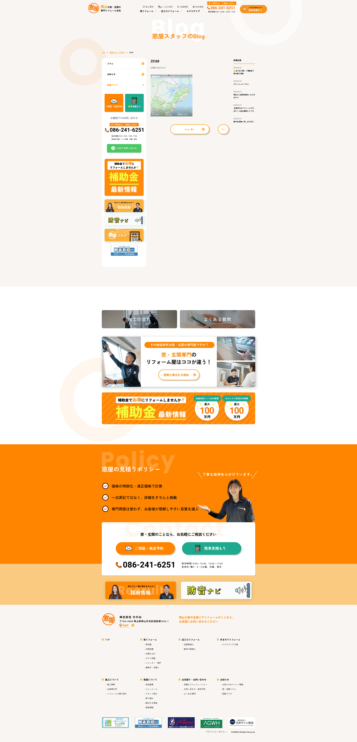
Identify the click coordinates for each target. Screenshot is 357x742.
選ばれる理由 (151, 702)
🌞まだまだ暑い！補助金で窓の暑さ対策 (243, 72)
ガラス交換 (150, 658)
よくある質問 (167, 6)
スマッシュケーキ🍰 (241, 84)
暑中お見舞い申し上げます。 (244, 121)
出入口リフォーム (170, 11)
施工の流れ (139, 319)
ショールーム (151, 689)
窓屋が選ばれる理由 (178, 362)
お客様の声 (112, 689)
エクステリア (193, 11)
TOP (103, 52)
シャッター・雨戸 (153, 662)
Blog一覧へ (190, 129)
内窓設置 (149, 649)
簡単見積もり (215, 548)
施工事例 (149, 6)
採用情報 (140, 590)
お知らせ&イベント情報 (232, 684)
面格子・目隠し (152, 667)
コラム (110, 63)
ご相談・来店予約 (114, 106)
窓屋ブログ (112, 84)
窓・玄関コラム (229, 689)
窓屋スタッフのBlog (117, 52)
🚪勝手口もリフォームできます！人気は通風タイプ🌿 (243, 109)
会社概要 (199, 6)
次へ (223, 129)
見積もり (134, 106)
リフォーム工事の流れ (117, 693)
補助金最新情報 (178, 408)
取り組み (149, 698)
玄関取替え (189, 644)
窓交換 (148, 644)
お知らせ (111, 74)
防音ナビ (216, 590)
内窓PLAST (151, 653)
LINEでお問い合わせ (127, 148)
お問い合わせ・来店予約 (194, 689)
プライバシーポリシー (216, 731)
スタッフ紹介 (151, 693)
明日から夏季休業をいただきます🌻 (244, 96)
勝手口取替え (190, 649)
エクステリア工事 (230, 644)
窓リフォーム (146, 11)
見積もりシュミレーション (195, 684)
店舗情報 (184, 6)
